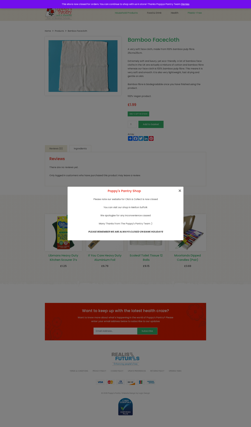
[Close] (180, 191)
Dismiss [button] (185, 4)
